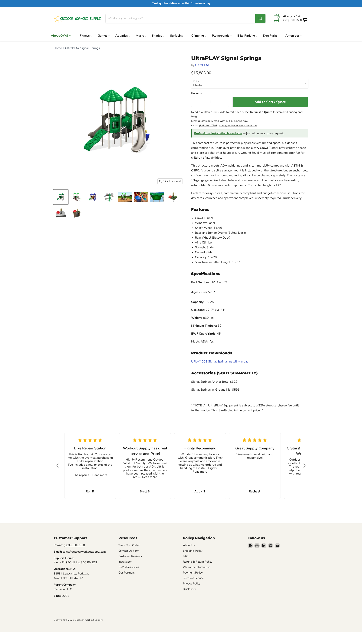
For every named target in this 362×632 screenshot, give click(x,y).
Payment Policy (193, 572)
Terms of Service (193, 578)
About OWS (60, 36)
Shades (157, 36)
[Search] (260, 18)
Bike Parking (246, 36)
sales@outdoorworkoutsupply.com (238, 125)
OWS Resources (128, 567)
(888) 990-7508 (292, 20)
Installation (125, 562)
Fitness (85, 36)
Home (58, 48)
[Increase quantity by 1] (224, 102)
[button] (57, 466)
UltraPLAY (202, 65)
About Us (189, 545)
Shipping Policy (192, 551)
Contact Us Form (128, 551)
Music (140, 36)
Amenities (292, 36)
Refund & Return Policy (197, 562)
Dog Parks (270, 36)
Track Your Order (129, 545)
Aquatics (122, 36)
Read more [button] (99, 475)
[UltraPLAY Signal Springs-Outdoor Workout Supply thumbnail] (60, 197)
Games (103, 36)
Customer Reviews (130, 556)
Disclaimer (189, 589)
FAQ (186, 556)
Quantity (196, 93)
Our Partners (126, 572)
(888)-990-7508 (74, 545)
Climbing (198, 36)
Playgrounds (221, 36)
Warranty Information (196, 567)
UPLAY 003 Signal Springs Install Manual (219, 361)
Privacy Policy (191, 583)
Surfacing (177, 36)
